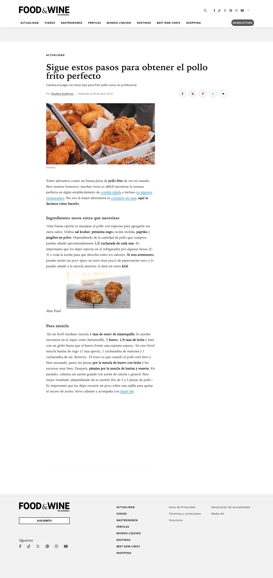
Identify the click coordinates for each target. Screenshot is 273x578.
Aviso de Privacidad (182, 507)
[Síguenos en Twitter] (225, 10)
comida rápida (111, 192)
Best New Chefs (168, 22)
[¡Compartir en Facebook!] (182, 93)
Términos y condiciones (185, 513)
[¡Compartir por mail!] (223, 93)
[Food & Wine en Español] (44, 10)
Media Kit (217, 513)
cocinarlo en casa (123, 198)
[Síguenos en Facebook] (214, 10)
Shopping (193, 22)
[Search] (205, 10)
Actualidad (29, 22)
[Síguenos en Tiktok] (219, 10)
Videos (50, 22)
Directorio (176, 520)
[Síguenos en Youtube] (242, 10)
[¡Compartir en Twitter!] (192, 93)
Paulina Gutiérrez (62, 93)
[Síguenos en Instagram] (236, 10)
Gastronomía (71, 22)
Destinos (144, 22)
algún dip (127, 391)
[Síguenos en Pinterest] (230, 10)
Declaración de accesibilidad (230, 507)
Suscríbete (44, 520)
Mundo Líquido (119, 22)
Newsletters (243, 22)
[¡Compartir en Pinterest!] (202, 93)
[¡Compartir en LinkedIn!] (213, 93)
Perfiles (94, 22)
